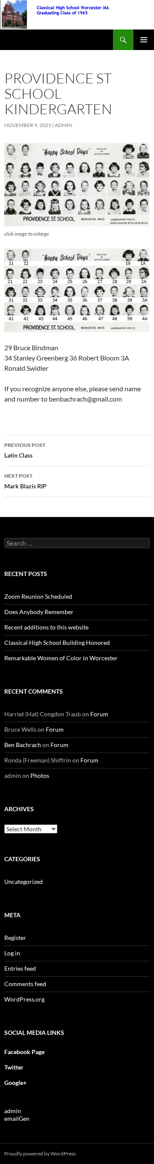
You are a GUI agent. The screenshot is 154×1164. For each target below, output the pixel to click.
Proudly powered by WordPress (40, 1153)
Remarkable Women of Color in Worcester (61, 658)
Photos (39, 775)
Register (15, 937)
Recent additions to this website (46, 627)
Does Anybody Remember (39, 611)
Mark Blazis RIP (25, 481)
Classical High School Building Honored (57, 642)
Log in (12, 953)
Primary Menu (143, 40)
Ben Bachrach (22, 744)
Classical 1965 (28, 39)
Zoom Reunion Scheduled (38, 596)
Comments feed (25, 983)
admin (63, 125)
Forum (99, 714)
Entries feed (20, 968)
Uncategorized (23, 881)
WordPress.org (24, 999)
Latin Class (24, 450)
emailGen (17, 1118)
